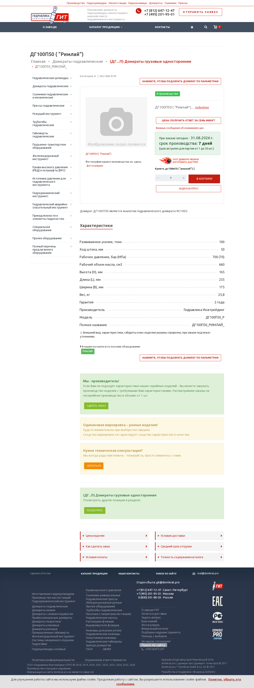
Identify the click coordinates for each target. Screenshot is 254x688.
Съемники (170, 3)
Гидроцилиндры (97, 3)
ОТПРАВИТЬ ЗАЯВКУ (200, 12)
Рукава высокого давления (103, 590)
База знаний (149, 621)
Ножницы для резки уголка (103, 630)
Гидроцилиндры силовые (49, 649)
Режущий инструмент (47, 113)
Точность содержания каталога (182, 557)
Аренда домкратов (98, 645)
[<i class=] (192, 27)
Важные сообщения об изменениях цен (180, 127)
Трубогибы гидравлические (43, 123)
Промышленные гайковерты (50, 632)
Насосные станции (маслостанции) (108, 614)
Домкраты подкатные (46, 621)
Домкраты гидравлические (50, 86)
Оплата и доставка (153, 613)
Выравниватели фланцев (102, 625)
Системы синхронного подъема (53, 640)
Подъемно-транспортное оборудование (49, 146)
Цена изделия (95, 535)
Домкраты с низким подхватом (52, 614)
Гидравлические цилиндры (50, 78)
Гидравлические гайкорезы (104, 641)
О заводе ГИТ (150, 610)
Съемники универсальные (103, 595)
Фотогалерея (150, 625)
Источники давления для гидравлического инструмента (49, 181)
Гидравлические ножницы (103, 634)
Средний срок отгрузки (176, 546)
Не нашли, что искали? (156, 641)
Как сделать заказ (98, 546)
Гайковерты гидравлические (43, 135)
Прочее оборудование (47, 238)
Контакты (162, 27)
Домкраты (156, 3)
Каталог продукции (105, 27)
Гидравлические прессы (102, 599)
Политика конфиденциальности (53, 660)
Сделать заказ (96, 405)
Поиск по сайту (166, 573)
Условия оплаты (96, 557)
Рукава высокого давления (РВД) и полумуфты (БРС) (50, 169)
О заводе (50, 27)
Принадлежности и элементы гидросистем (48, 217)
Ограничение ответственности (105, 660)
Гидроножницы (137, 3)
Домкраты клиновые (45, 625)
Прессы (183, 3)
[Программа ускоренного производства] (179, 160)
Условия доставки (173, 535)
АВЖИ (107, 649)
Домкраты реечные (45, 629)
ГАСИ (89, 649)
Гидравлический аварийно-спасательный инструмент (50, 206)
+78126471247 (154, 649)
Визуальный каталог (154, 628)
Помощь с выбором (154, 636)
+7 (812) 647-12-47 (159, 10)
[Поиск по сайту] (205, 27)
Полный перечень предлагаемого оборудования (44, 249)
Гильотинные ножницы (101, 637)
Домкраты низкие (43, 610)
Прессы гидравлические (48, 105)
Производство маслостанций (51, 597)
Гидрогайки (39, 644)
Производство (76, 3)
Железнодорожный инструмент (46, 157)
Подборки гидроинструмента (160, 632)
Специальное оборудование (42, 228)
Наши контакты (129, 573)
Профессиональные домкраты (52, 617)
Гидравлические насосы (101, 617)
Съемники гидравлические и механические (50, 96)
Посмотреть (95, 510)
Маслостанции (117, 3)
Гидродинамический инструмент (46, 194)
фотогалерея (95, 165)
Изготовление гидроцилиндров (53, 593)
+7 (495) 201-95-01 (159, 14)
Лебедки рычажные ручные (104, 602)
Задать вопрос (151, 617)
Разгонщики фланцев (100, 621)
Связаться (94, 465)
